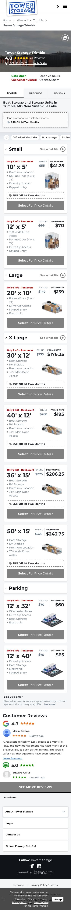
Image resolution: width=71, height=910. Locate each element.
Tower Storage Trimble (25, 53)
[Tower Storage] (22, 8)
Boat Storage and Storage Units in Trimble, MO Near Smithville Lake (30, 104)
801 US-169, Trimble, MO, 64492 (29, 63)
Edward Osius (21, 772)
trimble (38, 20)
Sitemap (18, 884)
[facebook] (32, 865)
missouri (22, 20)
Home (7, 20)
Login (9, 823)
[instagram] (39, 865)
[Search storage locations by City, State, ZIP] (57, 7)
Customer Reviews (25, 716)
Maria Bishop (21, 730)
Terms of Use (41, 902)
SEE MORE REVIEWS (35, 787)
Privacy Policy (20, 902)
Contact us (13, 834)
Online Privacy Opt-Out (21, 845)
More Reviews (12, 758)
